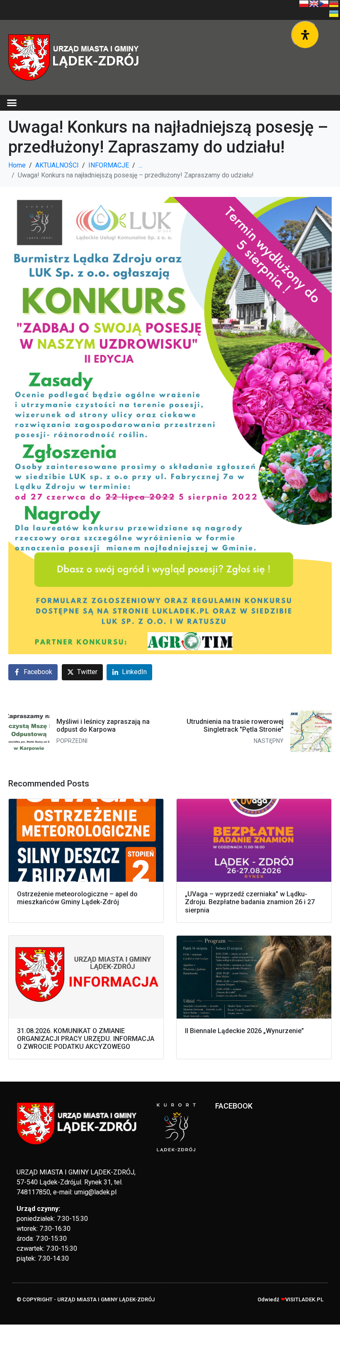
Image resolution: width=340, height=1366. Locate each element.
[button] (12, 103)
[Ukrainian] (333, 13)
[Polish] (303, 3)
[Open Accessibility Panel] (305, 35)
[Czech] (323, 3)
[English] (313, 3)
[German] (333, 3)
